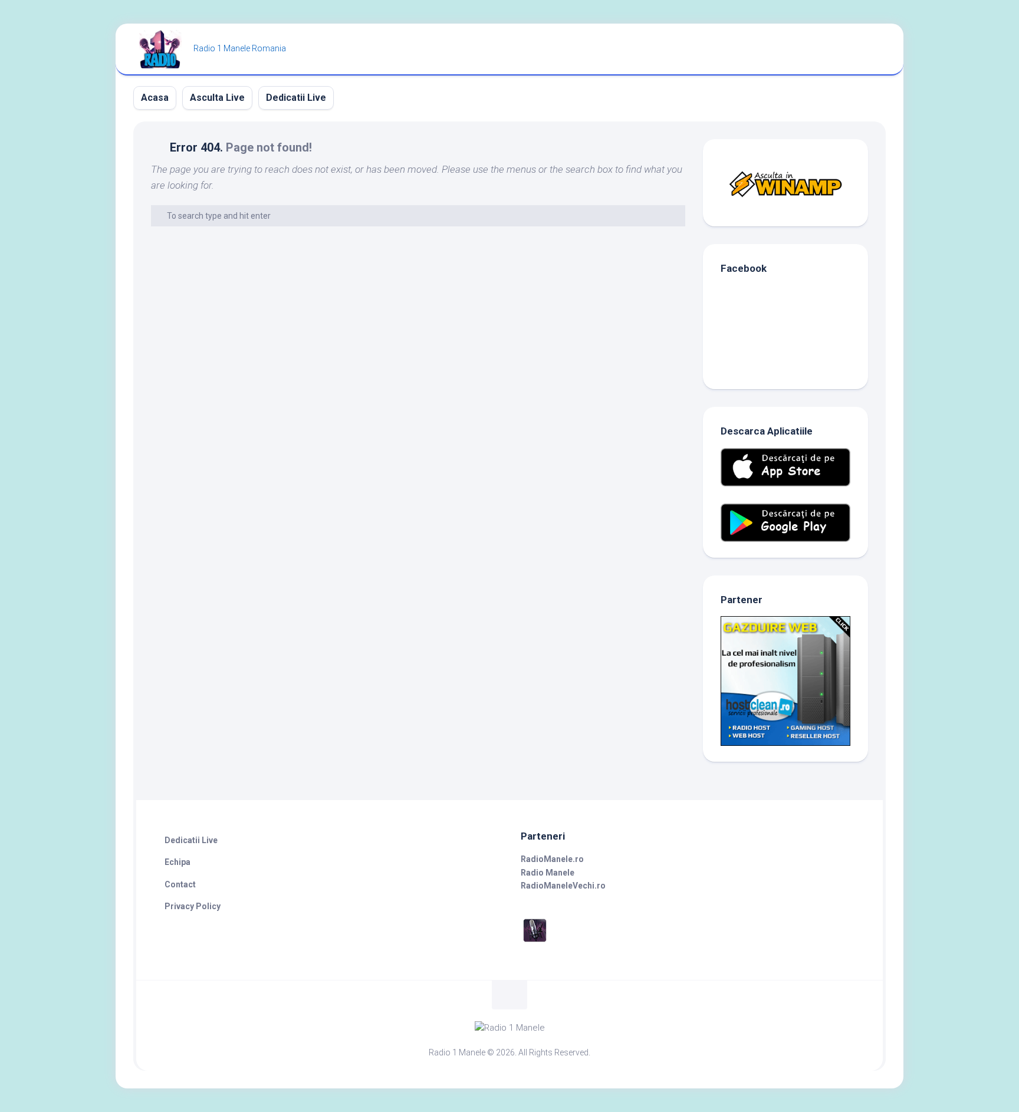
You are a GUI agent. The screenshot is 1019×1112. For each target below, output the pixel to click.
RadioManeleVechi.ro (563, 885)
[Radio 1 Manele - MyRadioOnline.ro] (535, 941)
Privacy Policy (193, 906)
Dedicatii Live (296, 97)
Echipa (177, 862)
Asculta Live (217, 97)
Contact (180, 884)
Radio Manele (547, 872)
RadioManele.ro (552, 859)
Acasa (155, 97)
